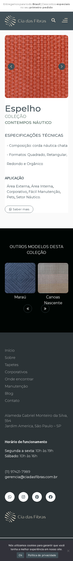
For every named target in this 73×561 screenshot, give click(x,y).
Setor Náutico (28, 197)
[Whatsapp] (10, 497)
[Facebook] (50, 497)
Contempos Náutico (28, 122)
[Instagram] (23, 497)
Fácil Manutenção (44, 192)
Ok (20, 555)
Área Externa (18, 186)
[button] (28, 308)
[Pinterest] (37, 497)
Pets (11, 197)
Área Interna (42, 186)
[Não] (68, 551)
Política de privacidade (42, 555)
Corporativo (17, 192)
